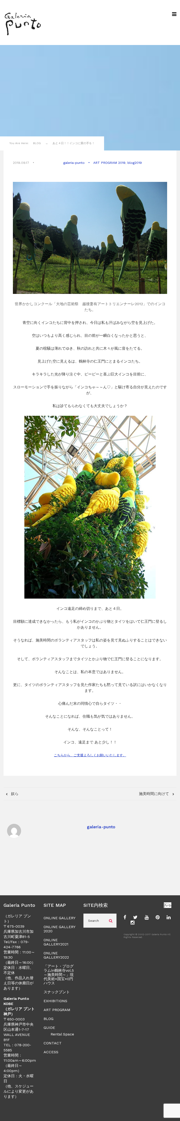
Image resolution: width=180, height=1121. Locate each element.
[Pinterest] (158, 917)
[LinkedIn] (169, 917)
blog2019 (135, 163)
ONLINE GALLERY (59, 918)
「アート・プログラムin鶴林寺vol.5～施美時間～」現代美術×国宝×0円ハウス (59, 974)
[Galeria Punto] (22, 22)
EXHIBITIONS (55, 1001)
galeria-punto (74, 163)
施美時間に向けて (154, 793)
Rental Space (62, 1034)
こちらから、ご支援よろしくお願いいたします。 (90, 755)
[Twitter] (135, 917)
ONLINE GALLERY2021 (56, 942)
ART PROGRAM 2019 (109, 163)
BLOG (48, 1018)
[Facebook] (125, 917)
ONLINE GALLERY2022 (56, 955)
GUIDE (49, 1027)
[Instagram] (133, 923)
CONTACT (53, 1043)
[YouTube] (147, 917)
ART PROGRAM (57, 1010)
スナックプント (57, 992)
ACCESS (51, 1052)
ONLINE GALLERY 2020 (59, 929)
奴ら (14, 793)
